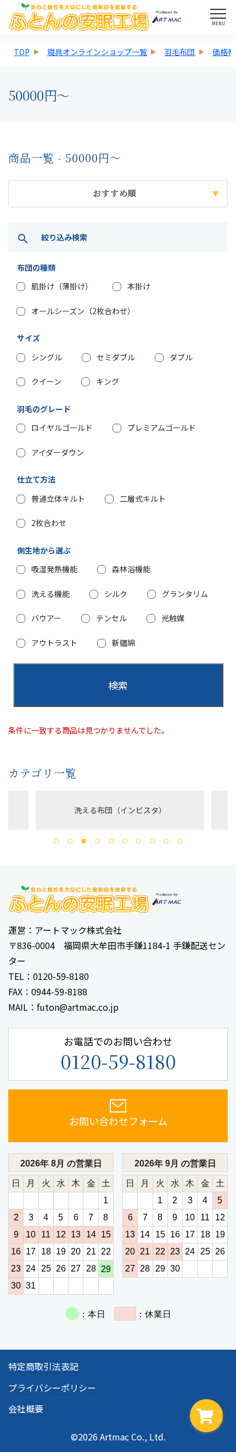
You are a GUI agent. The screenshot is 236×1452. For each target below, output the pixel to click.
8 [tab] (152, 841)
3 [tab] (84, 841)
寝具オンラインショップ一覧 (97, 51)
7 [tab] (138, 841)
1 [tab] (56, 841)
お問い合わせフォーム (118, 1121)
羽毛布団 (179, 51)
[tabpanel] (112, 810)
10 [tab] (180, 841)
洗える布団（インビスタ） (114, 809)
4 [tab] (97, 841)
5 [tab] (111, 841)
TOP (22, 51)
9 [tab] (166, 841)
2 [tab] (70, 841)
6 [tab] (125, 841)
